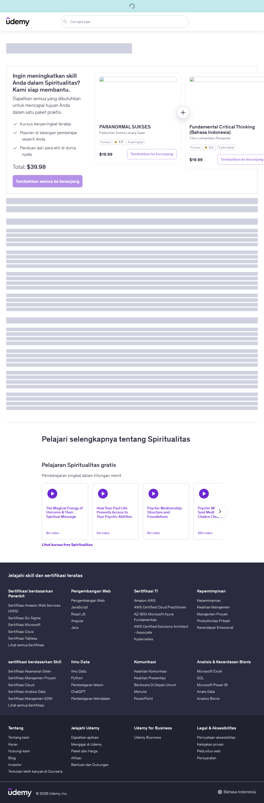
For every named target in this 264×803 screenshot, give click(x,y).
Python (77, 678)
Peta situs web (208, 751)
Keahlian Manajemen (213, 607)
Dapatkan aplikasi (85, 737)
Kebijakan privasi (210, 744)
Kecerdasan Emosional (215, 627)
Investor (15, 764)
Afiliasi (76, 758)
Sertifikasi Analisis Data (26, 691)
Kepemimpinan (209, 600)
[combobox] (125, 21)
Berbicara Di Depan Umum (155, 685)
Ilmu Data (78, 671)
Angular (77, 620)
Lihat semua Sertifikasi (26, 645)
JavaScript (79, 607)
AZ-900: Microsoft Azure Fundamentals (154, 617)
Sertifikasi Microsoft (24, 624)
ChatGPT (78, 691)
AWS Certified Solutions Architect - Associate (161, 629)
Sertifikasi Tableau (22, 638)
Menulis (140, 691)
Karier (13, 744)
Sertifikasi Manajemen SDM (30, 698)
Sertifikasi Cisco (21, 631)
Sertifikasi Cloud (21, 685)
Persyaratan (206, 758)
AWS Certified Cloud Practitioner (160, 607)
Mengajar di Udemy (86, 744)
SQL (200, 678)
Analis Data (206, 691)
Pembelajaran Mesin (87, 685)
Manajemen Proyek (212, 614)
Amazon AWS (144, 600)
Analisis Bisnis (208, 698)
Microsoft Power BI (212, 685)
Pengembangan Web (88, 600)
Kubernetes (143, 639)
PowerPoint (143, 698)
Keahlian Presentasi (150, 678)
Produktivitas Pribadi (213, 620)
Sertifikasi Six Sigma (24, 618)
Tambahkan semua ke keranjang (47, 181)
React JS (78, 614)
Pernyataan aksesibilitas (216, 737)
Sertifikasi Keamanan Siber (29, 671)
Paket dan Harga (84, 751)
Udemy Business (147, 737)
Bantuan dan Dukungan (90, 764)
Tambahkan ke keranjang (151, 154)
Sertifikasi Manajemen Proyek (32, 678)
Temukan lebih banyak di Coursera (35, 771)
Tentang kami (18, 737)
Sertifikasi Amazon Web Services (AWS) (34, 608)
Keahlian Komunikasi (150, 671)
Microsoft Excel (209, 671)
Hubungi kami (19, 751)
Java (74, 627)
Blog (12, 758)
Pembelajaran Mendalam (90, 698)
